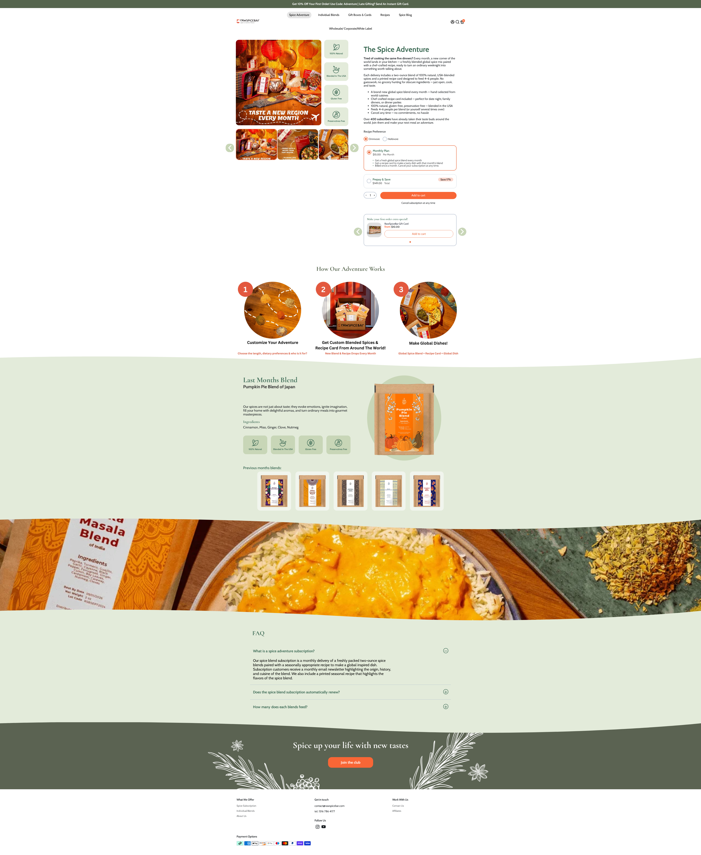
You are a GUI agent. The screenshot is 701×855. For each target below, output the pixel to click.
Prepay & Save (381, 179)
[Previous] (230, 148)
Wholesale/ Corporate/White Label (350, 28)
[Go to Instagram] (317, 827)
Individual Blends (328, 15)
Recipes (385, 15)
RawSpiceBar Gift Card (396, 223)
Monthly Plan (381, 150)
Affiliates (396, 810)
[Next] (354, 148)
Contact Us (398, 805)
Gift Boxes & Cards (359, 15)
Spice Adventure (299, 15)
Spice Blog (405, 15)
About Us (241, 815)
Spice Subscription (246, 805)
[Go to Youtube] (323, 827)
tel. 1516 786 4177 (325, 811)
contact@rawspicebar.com (329, 806)
